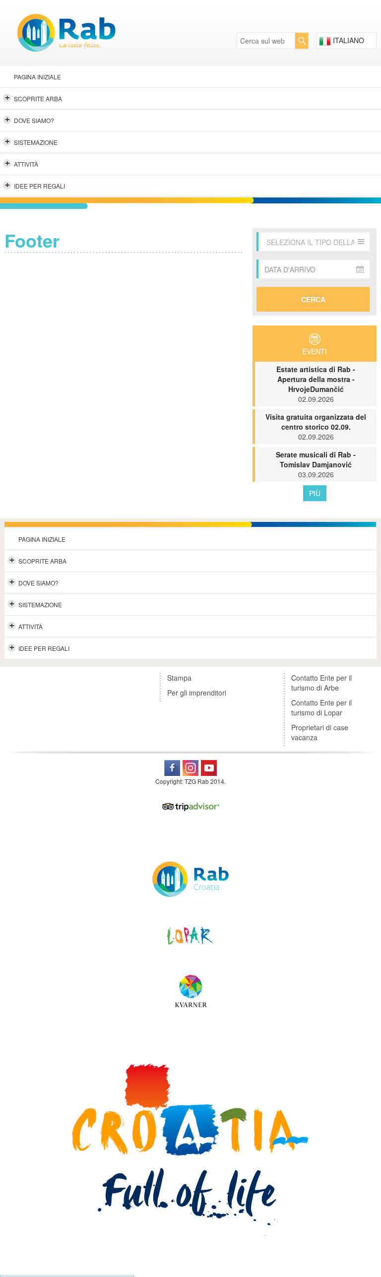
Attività (22, 163)
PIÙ (314, 493)
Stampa (179, 678)
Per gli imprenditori (196, 693)
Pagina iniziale (37, 76)
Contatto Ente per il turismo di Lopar (321, 707)
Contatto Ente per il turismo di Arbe (321, 683)
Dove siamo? (30, 120)
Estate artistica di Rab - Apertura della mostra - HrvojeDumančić (315, 384)
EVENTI (314, 351)
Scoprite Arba (34, 98)
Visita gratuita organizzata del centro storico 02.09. (315, 427)
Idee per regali (35, 185)
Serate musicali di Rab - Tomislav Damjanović (316, 464)
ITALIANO (347, 40)
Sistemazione (31, 141)
